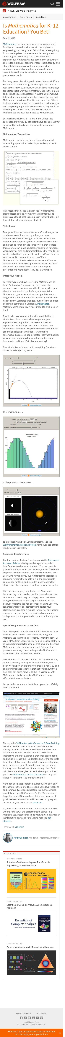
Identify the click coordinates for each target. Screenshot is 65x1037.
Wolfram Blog (41, 1013)
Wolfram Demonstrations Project (19, 544)
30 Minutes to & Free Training (37, 743)
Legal (26, 1022)
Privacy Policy (34, 1022)
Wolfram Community (23, 1013)
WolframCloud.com (39, 1024)
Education (19, 826)
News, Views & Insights (22, 10)
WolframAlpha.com (23, 1024)
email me (37, 802)
